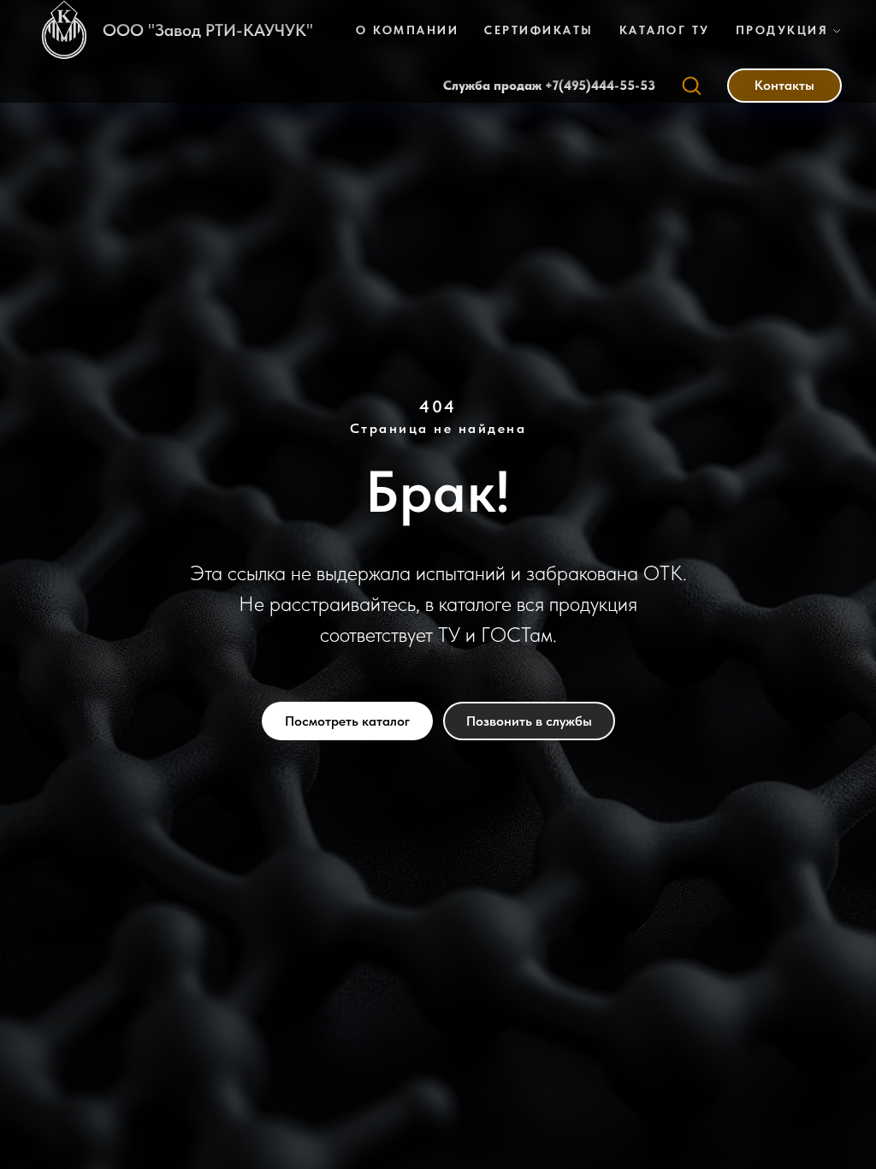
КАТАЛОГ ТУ (664, 30)
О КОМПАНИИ (407, 30)
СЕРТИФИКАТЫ (539, 30)
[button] (691, 84)
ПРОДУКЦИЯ (782, 30)
